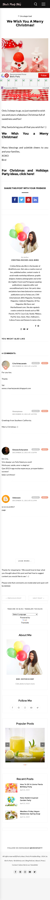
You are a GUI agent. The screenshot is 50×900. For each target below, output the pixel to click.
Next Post (38, 598)
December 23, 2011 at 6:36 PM (24, 452)
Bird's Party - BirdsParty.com (15, 860)
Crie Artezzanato (19, 363)
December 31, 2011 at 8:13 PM (24, 500)
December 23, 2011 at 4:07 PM (24, 414)
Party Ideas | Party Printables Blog (28, 856)
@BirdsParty (36, 848)
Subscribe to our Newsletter (28, 865)
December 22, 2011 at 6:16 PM (24, 366)
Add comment (6, 368)
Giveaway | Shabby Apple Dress (25, 758)
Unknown (16, 498)
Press (43, 860)
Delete (36, 363)
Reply (45, 363)
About (37, 860)
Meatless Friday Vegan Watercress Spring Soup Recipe (30, 814)
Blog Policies (30, 860)
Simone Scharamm (20, 450)
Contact (15, 865)
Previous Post (14, 598)
